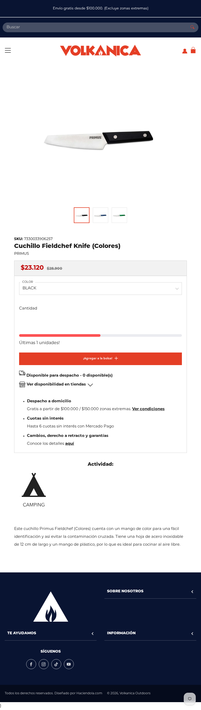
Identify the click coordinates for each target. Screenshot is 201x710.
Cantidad (28, 309)
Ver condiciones (148, 409)
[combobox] (95, 27)
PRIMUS (21, 254)
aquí (69, 444)
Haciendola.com (89, 693)
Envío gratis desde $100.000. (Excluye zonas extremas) (100, 8)
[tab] (82, 215)
